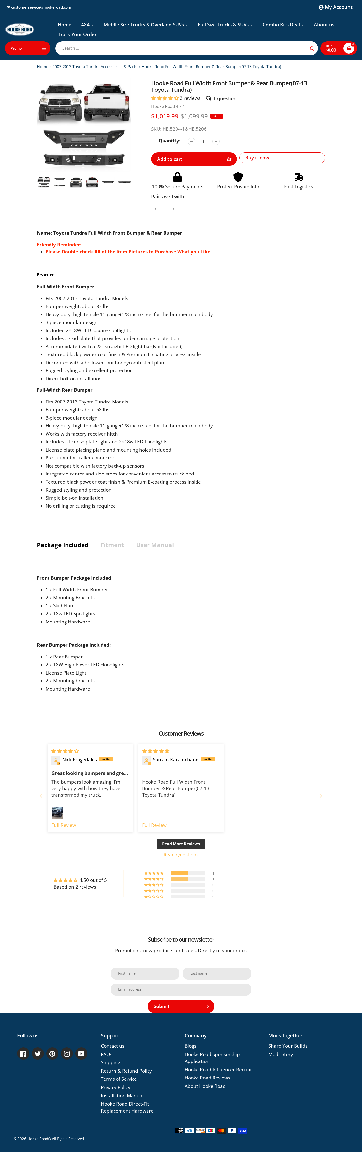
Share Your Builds (288, 1046)
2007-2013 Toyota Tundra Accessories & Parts (94, 66)
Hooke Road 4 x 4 (168, 106)
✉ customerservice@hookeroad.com (39, 7)
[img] (65, 751)
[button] (165, 98)
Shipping (110, 1062)
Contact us (112, 1046)
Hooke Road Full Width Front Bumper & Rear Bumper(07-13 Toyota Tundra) (211, 66)
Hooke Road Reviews (207, 1078)
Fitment (112, 545)
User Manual (155, 545)
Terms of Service (119, 1079)
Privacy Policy (115, 1087)
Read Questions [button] (181, 854)
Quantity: (169, 140)
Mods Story (280, 1054)
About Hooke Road (205, 1086)
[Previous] (156, 209)
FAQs (106, 1054)
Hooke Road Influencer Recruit (218, 1069)
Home (42, 66)
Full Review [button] (63, 825)
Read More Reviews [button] (181, 844)
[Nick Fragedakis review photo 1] (57, 813)
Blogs (190, 1046)
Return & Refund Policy (126, 1071)
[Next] (172, 209)
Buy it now (257, 157)
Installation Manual (122, 1095)
